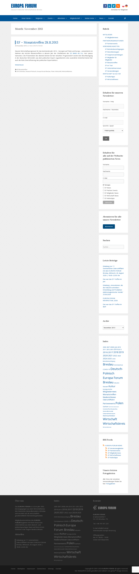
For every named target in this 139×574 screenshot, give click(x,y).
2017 (110, 352)
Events (50, 18)
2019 (121, 352)
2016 (105, 352)
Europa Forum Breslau (43, 71)
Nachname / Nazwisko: (111, 109)
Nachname (106, 171)
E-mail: (105, 118)
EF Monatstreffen (22, 69)
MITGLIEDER (107, 35)
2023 (119, 356)
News (101, 18)
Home (15, 18)
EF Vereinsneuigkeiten (115, 448)
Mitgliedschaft (75, 18)
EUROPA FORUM (24, 5)
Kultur (112, 386)
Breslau (22, 71)
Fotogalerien (110, 484)
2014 (116, 349)
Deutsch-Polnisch (31, 71)
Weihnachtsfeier (109, 416)
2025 (110, 358)
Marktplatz (21, 569)
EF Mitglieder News (111, 193)
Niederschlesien (109, 397)
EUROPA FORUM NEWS (113, 445)
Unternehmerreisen (109, 413)
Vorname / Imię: (108, 101)
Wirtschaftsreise (107, 427)
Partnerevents (109, 403)
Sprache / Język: (108, 126)
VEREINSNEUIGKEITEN (111, 46)
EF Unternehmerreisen (113, 68)
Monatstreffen (109, 394)
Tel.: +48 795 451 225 (101, 524)
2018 (115, 352)
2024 (105, 358)
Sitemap (51, 569)
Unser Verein (26, 18)
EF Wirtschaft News (112, 196)
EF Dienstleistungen (112, 52)
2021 (110, 355)
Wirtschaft (58, 71)
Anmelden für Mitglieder (119, 10)
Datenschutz (41, 569)
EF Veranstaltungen (112, 71)
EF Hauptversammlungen (114, 55)
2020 (105, 355)
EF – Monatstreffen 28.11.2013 (37, 42)
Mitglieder (39, 18)
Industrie (116, 383)
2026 (113, 359)
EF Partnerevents (111, 44)
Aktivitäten (61, 18)
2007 (108, 347)
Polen (53, 71)
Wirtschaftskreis (67, 71)
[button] (32, 18)
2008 (112, 347)
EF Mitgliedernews (111, 37)
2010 (119, 347)
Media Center (89, 18)
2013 (18, 71)
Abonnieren (109, 226)
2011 (104, 349)
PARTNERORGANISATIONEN (113, 41)
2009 (115, 347)
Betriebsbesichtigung (109, 361)
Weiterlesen (19, 65)
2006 (104, 347)
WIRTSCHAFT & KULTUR (112, 74)
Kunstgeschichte (107, 389)
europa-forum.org (109, 530)
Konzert (105, 387)
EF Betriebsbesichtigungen (114, 49)
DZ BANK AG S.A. (76, 53)
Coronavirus (118, 365)
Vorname (106, 164)
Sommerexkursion (114, 406)
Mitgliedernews (109, 391)
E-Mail (105, 178)
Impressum (31, 569)
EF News (108, 188)
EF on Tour (109, 65)
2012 (108, 349)
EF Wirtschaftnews (111, 79)
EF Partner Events (111, 190)
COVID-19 (106, 369)
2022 (115, 355)
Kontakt (111, 18)
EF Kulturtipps (110, 77)
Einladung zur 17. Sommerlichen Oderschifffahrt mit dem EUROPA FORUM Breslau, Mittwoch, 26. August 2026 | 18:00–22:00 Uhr (113, 270)
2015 (120, 349)
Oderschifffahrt (109, 400)
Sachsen (105, 407)
